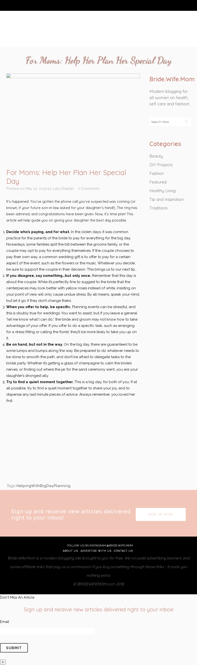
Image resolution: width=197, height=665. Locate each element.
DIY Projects (161, 164)
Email (4, 622)
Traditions (158, 207)
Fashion (156, 173)
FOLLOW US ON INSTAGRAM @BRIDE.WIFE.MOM (100, 545)
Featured (157, 181)
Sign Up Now (160, 514)
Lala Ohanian (63, 188)
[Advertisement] (73, 442)
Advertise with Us (95, 550)
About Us (70, 550)
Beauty (156, 155)
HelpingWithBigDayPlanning (44, 486)
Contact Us (123, 550)
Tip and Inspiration (166, 199)
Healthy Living (162, 190)
